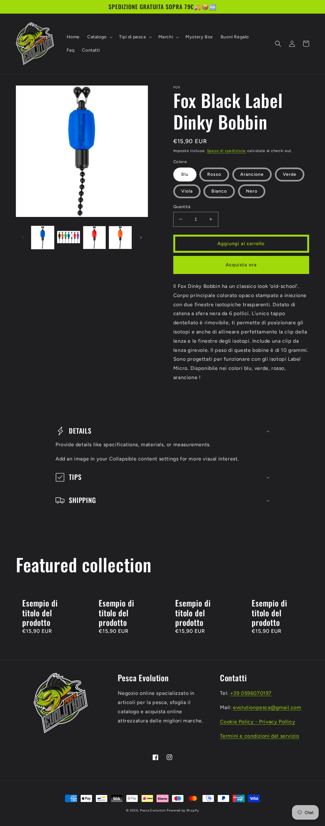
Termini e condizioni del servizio (259, 736)
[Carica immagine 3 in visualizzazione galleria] (94, 237)
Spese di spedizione (226, 151)
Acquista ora (241, 265)
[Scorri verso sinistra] (23, 238)
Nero (251, 191)
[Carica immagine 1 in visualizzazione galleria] (42, 237)
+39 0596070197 (251, 693)
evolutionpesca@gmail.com (267, 707)
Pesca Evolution (153, 810)
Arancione (252, 174)
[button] (99, 37)
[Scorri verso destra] (141, 238)
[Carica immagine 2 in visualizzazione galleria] (68, 237)
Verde (289, 174)
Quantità (181, 206)
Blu (185, 174)
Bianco (219, 191)
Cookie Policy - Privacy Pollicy (257, 722)
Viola (187, 191)
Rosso (214, 174)
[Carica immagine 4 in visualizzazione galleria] (120, 237)
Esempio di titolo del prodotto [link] (39, 612)
